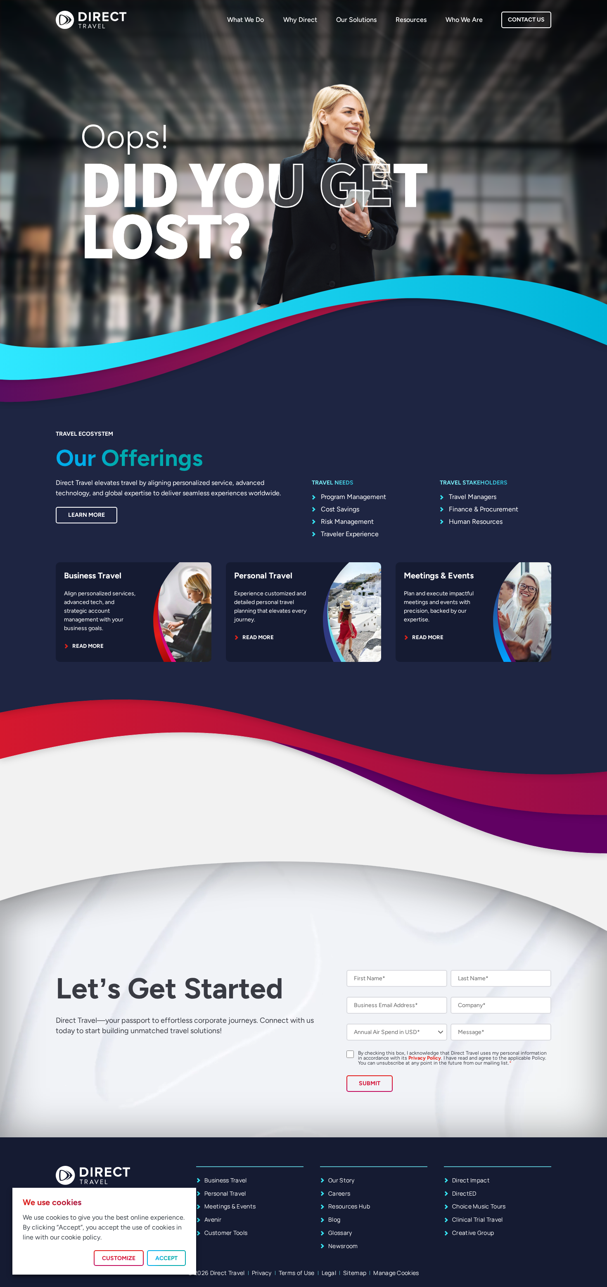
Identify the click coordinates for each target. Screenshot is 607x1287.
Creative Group (473, 1233)
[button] (119, 1258)
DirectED (464, 1193)
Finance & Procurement (483, 509)
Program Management (353, 497)
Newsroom (343, 1246)
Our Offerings (129, 458)
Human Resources (476, 521)
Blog (334, 1219)
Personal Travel (263, 575)
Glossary (340, 1233)
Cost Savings (340, 509)
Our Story (341, 1180)
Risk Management (347, 521)
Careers (339, 1193)
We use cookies (52, 1202)
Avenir (212, 1219)
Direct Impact (471, 1180)
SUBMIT (369, 1083)
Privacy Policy (424, 1058)
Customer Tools (225, 1233)
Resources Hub (349, 1206)
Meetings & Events (439, 575)
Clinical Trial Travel (477, 1219)
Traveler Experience (350, 534)
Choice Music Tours (479, 1206)
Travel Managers (472, 497)
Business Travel (92, 575)
